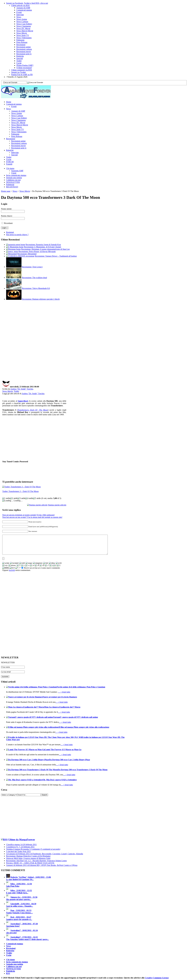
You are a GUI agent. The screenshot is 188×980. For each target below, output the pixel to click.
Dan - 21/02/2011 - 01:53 (20, 910)
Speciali (19, 58)
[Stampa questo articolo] (37, 505)
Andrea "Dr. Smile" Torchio (21, 389)
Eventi (19, 12)
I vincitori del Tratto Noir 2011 (18, 851)
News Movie (21, 33)
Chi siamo (10, 168)
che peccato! (11, 933)
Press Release (21, 42)
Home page (5, 191)
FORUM (10, 162)
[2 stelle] (14, 498)
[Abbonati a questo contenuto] (4, 839)
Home (8, 102)
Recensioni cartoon (24, 49)
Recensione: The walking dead (34, 277)
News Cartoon (22, 21)
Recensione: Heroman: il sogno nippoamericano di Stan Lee (45, 249)
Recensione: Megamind (26, 254)
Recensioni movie (23, 51)
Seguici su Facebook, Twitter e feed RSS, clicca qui (27, 3)
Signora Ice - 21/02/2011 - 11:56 (23, 897)
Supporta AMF (17, 171)
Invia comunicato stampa (16, 175)
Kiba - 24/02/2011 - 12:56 (21, 884)
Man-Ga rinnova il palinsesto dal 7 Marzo (62, 707)
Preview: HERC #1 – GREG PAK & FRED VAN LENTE (30, 863)
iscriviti (12, 570)
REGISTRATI (12, 187)
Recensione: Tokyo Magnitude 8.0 (36, 288)
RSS (8, 973)
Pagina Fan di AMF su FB (22, 74)
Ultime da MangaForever (21, 839)
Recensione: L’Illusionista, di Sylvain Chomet (42, 247)
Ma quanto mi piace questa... (18, 899)
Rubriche (20, 56)
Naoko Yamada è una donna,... (19, 913)
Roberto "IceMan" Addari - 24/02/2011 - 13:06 (30, 877)
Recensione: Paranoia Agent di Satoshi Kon (43, 244)
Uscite (18, 63)
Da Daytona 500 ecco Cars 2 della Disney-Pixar (69, 760)
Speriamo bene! (13, 926)
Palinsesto (20, 40)
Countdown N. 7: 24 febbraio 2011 (20, 847)
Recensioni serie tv (24, 54)
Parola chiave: (6, 216)
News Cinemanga (23, 26)
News (18, 17)
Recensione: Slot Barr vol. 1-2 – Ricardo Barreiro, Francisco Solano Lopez (36, 861)
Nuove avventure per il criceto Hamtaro (60, 697)
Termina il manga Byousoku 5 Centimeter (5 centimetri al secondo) (33, 849)
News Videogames (24, 38)
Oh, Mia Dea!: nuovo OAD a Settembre (59, 780)
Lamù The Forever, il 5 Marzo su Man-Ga (63, 749)
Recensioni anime (23, 47)
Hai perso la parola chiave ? (17, 234)
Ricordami (8, 223)
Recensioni (20, 45)
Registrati (10, 232)
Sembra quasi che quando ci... (19, 919)
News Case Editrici (24, 24)
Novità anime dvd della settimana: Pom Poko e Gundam (81, 687)
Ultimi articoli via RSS (20, 5)
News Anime (21, 19)
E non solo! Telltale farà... (17, 893)
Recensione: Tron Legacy (32, 267)
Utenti (13, 173)
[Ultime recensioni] (24, 68)
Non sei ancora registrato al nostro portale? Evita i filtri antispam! (28, 515)
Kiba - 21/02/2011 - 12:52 (21, 890)
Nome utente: (6, 209)
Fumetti (9, 164)
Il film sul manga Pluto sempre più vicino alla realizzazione (84, 727)
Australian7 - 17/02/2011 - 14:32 (24, 937)
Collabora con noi (13, 180)
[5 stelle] (37, 498)
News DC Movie (23, 28)
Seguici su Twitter (18, 72)
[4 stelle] (29, 498)
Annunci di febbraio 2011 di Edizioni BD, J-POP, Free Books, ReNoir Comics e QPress (41, 865)
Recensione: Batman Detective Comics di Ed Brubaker (28, 856)
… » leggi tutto (64, 692)
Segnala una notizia (14, 178)
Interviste (20, 15)
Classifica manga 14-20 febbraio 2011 (21, 844)
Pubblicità (10, 184)
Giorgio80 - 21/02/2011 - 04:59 (23, 904)
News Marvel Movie (24, 31)
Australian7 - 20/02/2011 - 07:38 (24, 924)
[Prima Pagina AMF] (24, 65)
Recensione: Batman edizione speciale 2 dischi (41, 299)
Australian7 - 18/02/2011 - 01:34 (24, 930)
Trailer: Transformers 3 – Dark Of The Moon (20, 491)
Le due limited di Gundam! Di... (20, 879)
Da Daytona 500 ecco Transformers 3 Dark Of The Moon (82, 770)
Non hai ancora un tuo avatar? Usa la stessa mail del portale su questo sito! (32, 517)
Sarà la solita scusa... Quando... (19, 906)
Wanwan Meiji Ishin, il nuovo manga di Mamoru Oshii (28, 858)
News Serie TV (22, 35)
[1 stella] (6, 498)
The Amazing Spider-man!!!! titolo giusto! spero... (27, 939)
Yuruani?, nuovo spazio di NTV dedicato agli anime (75, 717)
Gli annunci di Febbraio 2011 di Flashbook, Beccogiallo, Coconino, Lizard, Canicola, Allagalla (44, 854)
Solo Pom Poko (12, 886)
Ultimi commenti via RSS (21, 70)
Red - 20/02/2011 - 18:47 (20, 917)
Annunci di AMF (23, 8)
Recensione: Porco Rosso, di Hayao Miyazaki (37, 251)
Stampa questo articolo (57, 505)
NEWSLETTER (13, 182)
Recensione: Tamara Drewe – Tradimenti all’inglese (56, 256)
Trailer (19, 61)
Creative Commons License (157, 978)
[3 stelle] (21, 498)
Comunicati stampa (24, 10)
